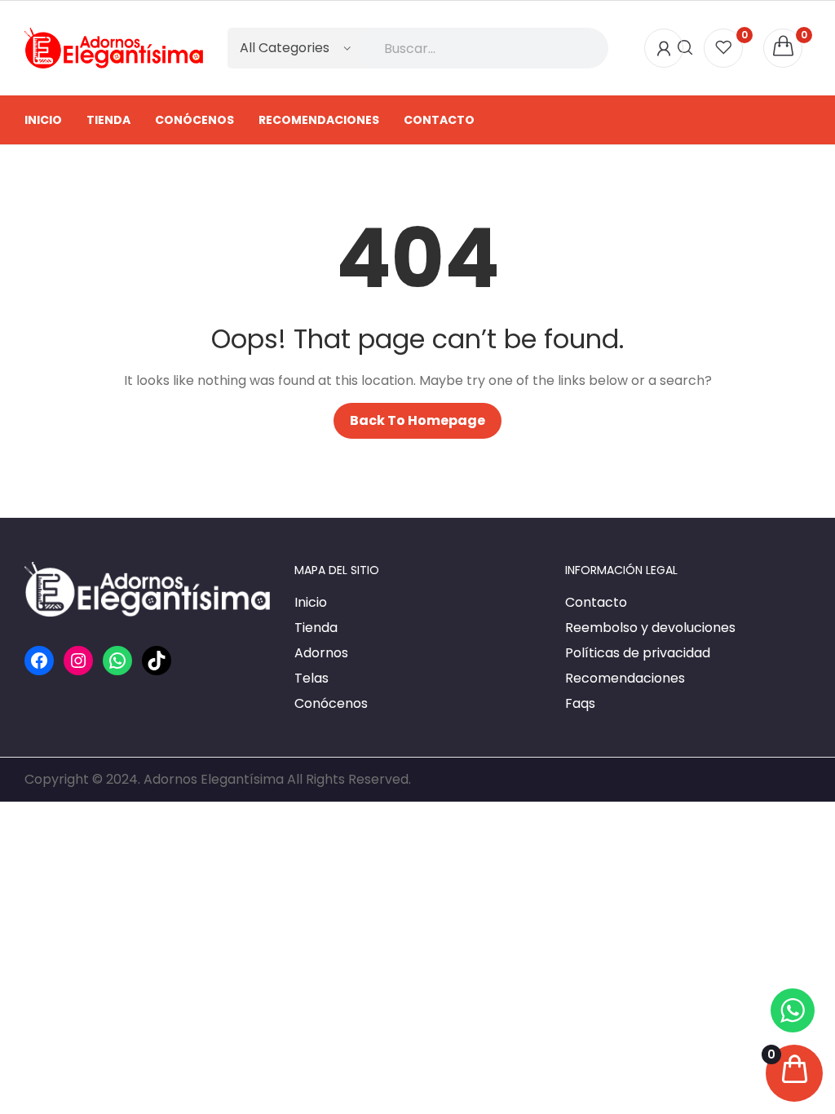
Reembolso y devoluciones (650, 627)
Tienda (316, 627)
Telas (311, 678)
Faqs (580, 703)
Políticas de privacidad (637, 652)
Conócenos (331, 703)
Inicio (310, 602)
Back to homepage (417, 420)
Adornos (321, 652)
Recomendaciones (625, 678)
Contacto (596, 602)
